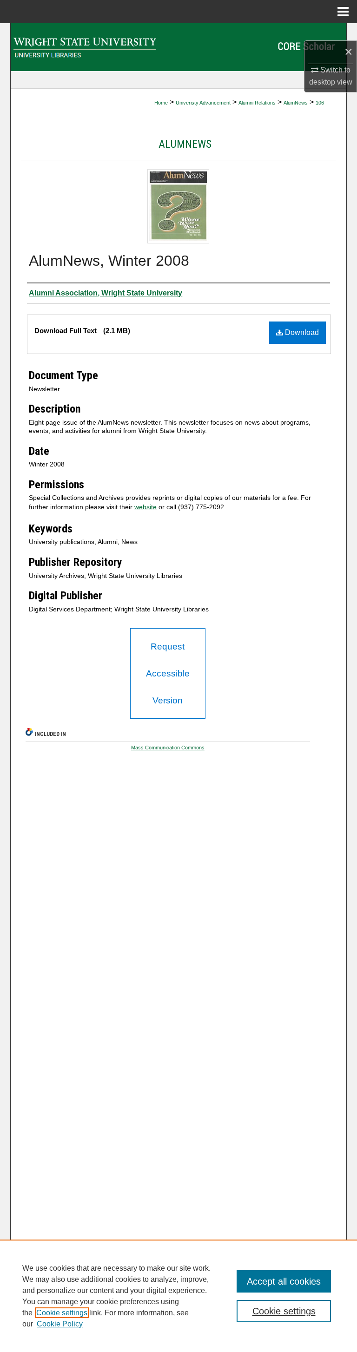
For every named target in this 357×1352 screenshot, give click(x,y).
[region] (178, 1296)
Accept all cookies (284, 1281)
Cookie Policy (60, 1324)
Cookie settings (61, 1313)
